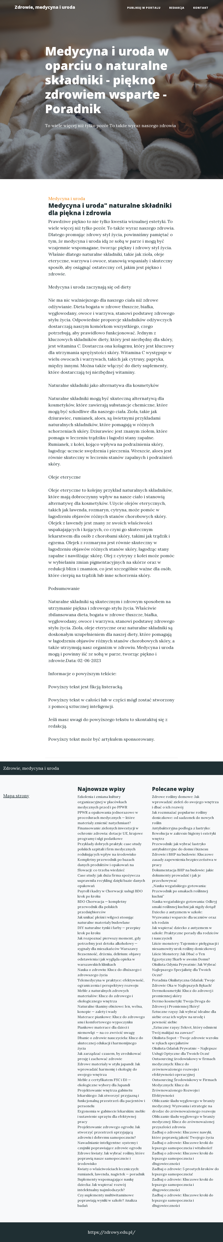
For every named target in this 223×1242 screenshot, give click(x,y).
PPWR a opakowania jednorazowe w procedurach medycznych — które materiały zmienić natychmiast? (108, 817)
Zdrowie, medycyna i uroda (45, 7)
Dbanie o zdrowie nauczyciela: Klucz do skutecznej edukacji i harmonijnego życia (110, 1043)
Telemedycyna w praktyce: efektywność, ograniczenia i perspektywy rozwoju (111, 983)
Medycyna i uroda (66, 198)
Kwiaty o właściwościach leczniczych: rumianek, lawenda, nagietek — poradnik (111, 1171)
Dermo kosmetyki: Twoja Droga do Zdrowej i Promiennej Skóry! (181, 1003)
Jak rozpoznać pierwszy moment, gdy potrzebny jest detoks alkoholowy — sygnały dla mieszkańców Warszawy (109, 943)
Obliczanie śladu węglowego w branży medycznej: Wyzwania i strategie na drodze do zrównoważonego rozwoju (183, 1105)
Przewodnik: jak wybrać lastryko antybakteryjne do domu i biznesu (180, 846)
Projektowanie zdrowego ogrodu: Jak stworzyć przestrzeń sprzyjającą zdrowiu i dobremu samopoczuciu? (109, 1132)
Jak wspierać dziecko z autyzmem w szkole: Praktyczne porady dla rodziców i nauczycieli (185, 932)
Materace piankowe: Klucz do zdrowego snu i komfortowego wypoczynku (111, 1019)
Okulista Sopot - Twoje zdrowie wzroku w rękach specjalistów (185, 1040)
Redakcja (176, 8)
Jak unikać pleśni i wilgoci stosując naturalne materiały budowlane (106, 920)
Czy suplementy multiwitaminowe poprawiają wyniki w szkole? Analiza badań (107, 1200)
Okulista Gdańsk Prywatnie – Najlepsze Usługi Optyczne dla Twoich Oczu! (184, 1051)
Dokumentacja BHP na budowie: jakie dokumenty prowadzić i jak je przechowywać (183, 875)
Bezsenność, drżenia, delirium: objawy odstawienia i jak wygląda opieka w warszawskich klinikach (109, 959)
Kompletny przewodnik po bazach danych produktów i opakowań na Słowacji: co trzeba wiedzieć (106, 864)
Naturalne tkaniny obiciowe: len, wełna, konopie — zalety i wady (110, 1009)
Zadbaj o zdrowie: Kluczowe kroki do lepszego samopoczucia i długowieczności (182, 1158)
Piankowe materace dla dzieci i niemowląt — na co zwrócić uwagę (106, 1030)
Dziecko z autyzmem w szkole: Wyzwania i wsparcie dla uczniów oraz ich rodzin (184, 917)
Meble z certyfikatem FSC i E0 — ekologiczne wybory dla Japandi (104, 1082)
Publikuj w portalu (143, 8)
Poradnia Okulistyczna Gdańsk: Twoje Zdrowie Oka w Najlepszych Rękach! (183, 983)
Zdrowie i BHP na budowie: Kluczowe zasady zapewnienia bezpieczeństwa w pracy (184, 859)
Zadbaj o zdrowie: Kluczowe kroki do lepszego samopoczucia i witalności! (182, 1145)
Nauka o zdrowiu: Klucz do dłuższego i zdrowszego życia (109, 972)
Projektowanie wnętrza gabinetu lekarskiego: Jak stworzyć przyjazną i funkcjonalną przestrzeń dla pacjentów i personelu (111, 1098)
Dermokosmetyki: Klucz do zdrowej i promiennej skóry (182, 993)
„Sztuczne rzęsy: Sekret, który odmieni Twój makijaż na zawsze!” (184, 1030)
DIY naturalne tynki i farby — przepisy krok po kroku (109, 930)
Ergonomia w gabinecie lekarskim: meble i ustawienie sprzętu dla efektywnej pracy (111, 1116)
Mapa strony (16, 795)
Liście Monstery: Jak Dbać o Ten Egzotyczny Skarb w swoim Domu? (181, 956)
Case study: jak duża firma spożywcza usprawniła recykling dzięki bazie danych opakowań (111, 880)
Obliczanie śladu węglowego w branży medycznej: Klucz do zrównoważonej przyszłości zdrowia (183, 1121)
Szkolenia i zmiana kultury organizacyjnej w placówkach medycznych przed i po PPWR (102, 801)
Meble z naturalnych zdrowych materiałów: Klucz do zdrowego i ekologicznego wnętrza (105, 995)
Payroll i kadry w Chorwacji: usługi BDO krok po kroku (110, 893)
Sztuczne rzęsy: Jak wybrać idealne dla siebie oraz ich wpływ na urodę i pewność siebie (184, 1016)
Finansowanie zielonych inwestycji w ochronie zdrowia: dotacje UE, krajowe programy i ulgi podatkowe (110, 833)
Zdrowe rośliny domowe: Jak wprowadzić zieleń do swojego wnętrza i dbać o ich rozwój (185, 801)
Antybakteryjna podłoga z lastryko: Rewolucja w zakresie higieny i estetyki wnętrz (184, 833)
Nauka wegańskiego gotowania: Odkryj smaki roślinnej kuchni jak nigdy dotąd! (184, 904)
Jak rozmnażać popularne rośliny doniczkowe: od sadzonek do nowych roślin (183, 817)
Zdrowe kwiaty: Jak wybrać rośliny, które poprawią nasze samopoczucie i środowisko (111, 1158)
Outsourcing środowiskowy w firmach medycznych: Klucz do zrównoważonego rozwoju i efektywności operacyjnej (183, 1067)
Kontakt (200, 8)
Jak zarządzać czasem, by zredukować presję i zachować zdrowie (109, 1056)
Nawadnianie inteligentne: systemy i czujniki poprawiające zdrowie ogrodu (110, 1145)
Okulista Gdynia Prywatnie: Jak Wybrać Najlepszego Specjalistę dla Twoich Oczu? (184, 969)
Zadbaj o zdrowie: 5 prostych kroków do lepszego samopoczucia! (185, 1171)
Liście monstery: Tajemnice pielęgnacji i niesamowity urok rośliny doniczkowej (185, 946)
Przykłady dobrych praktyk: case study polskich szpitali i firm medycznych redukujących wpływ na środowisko (109, 849)
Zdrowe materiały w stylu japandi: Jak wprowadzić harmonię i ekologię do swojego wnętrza (109, 1069)
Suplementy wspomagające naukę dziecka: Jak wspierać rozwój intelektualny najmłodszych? (106, 1184)
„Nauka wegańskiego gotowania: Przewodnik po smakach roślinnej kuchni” (180, 891)
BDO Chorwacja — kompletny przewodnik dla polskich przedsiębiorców (102, 906)
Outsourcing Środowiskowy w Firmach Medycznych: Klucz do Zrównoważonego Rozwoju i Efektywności (184, 1088)
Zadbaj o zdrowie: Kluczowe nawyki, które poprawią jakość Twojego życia (183, 1135)
